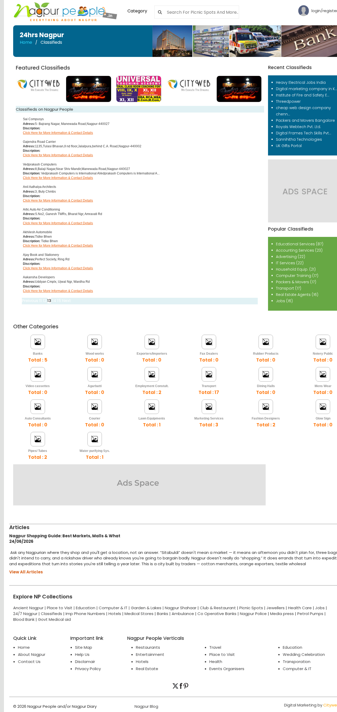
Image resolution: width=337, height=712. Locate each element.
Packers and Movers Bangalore (305, 120)
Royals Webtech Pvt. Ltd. (298, 126)
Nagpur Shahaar (180, 608)
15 (59, 300)
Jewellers (275, 608)
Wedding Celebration (304, 654)
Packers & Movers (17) (296, 282)
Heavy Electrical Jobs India (301, 82)
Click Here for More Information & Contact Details (58, 133)
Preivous (30, 300)
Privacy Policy (88, 668)
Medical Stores (139, 613)
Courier (94, 418)
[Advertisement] (167, 550)
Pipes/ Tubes (37, 451)
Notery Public (323, 353)
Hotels (114, 613)
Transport (209, 386)
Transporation (296, 661)
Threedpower (288, 101)
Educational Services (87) (299, 244)
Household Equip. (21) (296, 269)
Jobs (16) (284, 301)
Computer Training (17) (297, 275)
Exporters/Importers (152, 353)
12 (44, 300)
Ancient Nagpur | (30, 608)
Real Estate (147, 668)
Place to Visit (222, 654)
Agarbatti (95, 386)
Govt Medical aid (54, 619)
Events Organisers (226, 668)
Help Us (82, 654)
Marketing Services (209, 418)
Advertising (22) (290, 256)
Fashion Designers (266, 418)
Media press (282, 613)
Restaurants (148, 647)
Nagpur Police (253, 613)
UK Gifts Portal (289, 145)
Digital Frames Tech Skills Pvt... (303, 133)
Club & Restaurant (218, 608)
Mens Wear (323, 386)
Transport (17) (288, 288)
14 (54, 300)
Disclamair (85, 661)
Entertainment (150, 654)
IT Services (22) (290, 263)
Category (137, 11)
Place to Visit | (61, 608)
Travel (215, 647)
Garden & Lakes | (148, 608)
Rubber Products (266, 353)
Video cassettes (38, 386)
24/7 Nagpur (25, 613)
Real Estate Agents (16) (297, 294)
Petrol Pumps (310, 613)
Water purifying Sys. (95, 451)
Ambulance (183, 613)
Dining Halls (266, 386)
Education (86, 608)
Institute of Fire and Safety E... (302, 95)
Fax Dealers (209, 353)
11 (40, 300)
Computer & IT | (115, 608)
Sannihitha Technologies (299, 139)
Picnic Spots (251, 608)
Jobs (320, 608)
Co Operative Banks (216, 613)
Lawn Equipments (151, 418)
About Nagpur (31, 654)
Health (215, 661)
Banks (38, 353)
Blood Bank (23, 619)
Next (66, 300)
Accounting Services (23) (299, 250)
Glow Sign (323, 418)
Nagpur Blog (145, 706)
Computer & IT (297, 668)
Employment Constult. (151, 386)
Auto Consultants (38, 418)
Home (26, 42)
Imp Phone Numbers (85, 613)
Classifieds (51, 613)
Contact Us (29, 661)
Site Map (83, 647)
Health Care (300, 608)
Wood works (95, 353)
